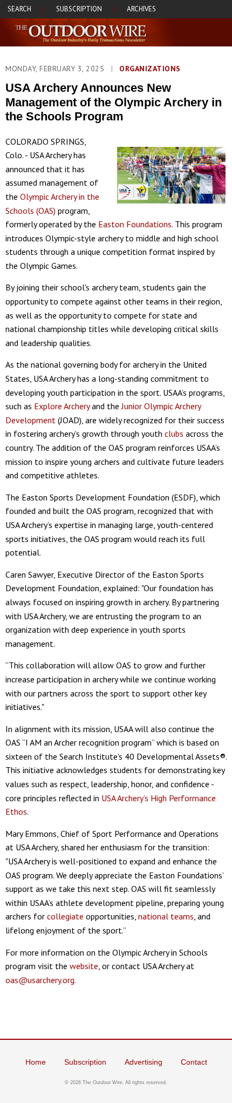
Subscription (85, 1062)
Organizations (150, 68)
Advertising (143, 1062)
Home (35, 1062)
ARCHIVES (141, 8)
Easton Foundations (135, 224)
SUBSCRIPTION (79, 8)
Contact (194, 1062)
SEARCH (19, 8)
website (84, 965)
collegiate (65, 916)
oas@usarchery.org (39, 980)
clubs (174, 433)
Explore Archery (62, 406)
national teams (166, 916)
